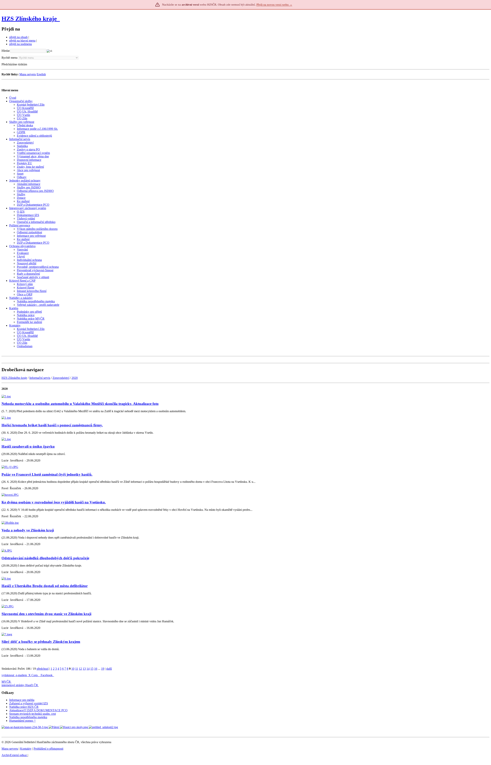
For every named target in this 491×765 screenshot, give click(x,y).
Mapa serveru (27, 74)
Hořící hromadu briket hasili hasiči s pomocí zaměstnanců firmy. (52, 425)
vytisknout (8, 675)
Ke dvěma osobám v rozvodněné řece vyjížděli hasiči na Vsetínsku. (54, 502)
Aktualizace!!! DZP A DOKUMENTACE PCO (38, 710)
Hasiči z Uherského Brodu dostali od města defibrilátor (45, 586)
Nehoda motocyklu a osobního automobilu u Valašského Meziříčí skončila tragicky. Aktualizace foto (80, 404)
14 (88, 668)
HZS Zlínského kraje (29, 18)
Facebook (47, 675)
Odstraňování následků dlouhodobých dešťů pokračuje (45, 558)
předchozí (43, 668)
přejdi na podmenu (20, 44)
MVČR (6, 681)
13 (84, 668)
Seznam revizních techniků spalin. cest (32, 713)
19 (102, 668)
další (109, 668)
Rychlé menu (9, 57)
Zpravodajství (61, 377)
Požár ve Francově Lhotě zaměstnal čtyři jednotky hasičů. (47, 474)
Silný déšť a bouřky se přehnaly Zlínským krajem (41, 642)
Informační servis (39, 377)
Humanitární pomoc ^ (22, 720)
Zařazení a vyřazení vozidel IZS (28, 703)
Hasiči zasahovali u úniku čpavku (28, 446)
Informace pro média (21, 700)
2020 (75, 377)
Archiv (14, 755)
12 (80, 668)
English (41, 74)
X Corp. (33, 675)
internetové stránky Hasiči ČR (20, 685)
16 (95, 668)
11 (76, 668)
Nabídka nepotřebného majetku (28, 717)
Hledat (6, 50)
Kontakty (25, 748)
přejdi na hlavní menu (22, 40)
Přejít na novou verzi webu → (274, 4)
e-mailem (21, 675)
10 (72, 668)
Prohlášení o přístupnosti (48, 748)
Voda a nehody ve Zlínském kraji (28, 530)
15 (91, 668)
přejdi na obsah (18, 37)
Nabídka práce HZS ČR (24, 706)
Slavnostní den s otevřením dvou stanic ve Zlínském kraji (46, 614)
